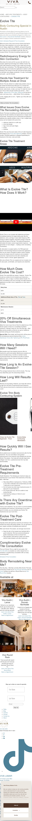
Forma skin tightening (16, 133)
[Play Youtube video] (16, 222)
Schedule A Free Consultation (8, 557)
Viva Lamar (3, 37)
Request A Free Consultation (17, 41)
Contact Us (6, 716)
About (5, 718)
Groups (5, 714)
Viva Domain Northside (14, 37)
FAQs (4, 709)
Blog (4, 711)
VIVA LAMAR (6, 775)
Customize (15, 810)
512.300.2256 (4, 551)
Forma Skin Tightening (17, 92)
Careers (5, 713)
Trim (19, 297)
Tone (23, 297)
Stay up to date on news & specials (16, 684)
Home (2, 14)
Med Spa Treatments (14, 14)
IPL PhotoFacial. (25, 338)
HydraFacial (7, 92)
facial (24, 336)
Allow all (16, 805)
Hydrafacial (3, 338)
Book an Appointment (7, 615)
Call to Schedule (4, 41)
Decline (16, 815)
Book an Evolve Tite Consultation (10, 103)
